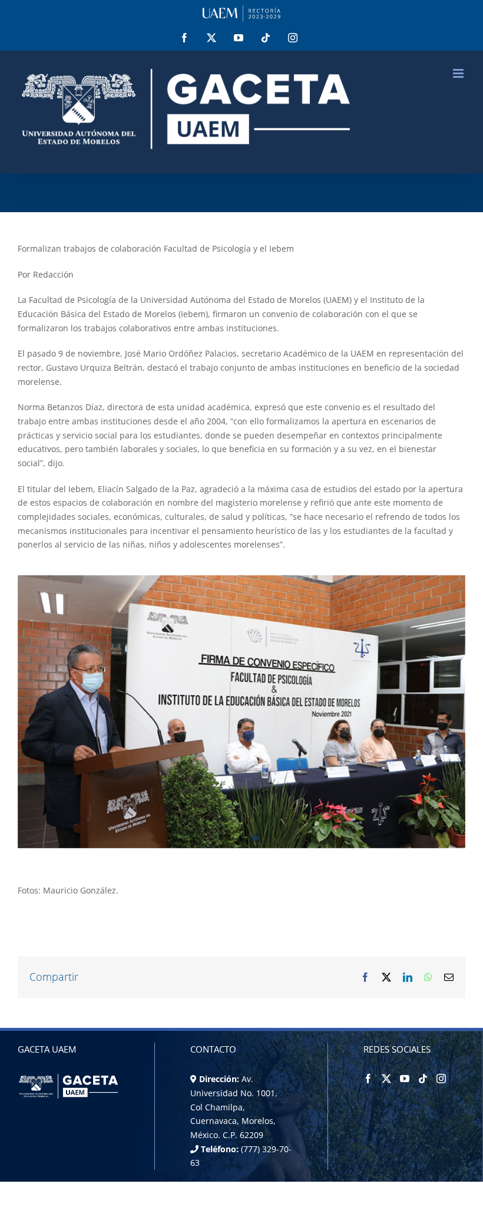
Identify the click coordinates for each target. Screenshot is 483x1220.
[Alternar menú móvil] (459, 73)
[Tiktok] (423, 1078)
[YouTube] (404, 1078)
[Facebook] (368, 1078)
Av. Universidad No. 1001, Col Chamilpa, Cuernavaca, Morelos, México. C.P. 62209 (233, 1106)
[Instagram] (441, 1078)
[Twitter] (386, 1078)
